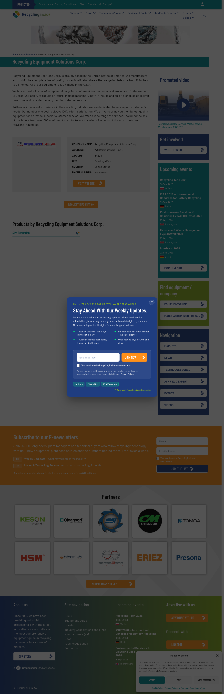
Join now (130, 357)
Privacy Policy (127, 374)
